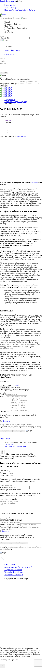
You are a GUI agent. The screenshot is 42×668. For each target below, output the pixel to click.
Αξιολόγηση (21, 136)
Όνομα (3, 471)
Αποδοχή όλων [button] (13, 660)
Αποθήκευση (9, 120)
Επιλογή (16, 385)
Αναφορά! (4, 86)
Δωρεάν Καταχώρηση (8, 1)
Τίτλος (3, 396)
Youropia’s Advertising (13, 574)
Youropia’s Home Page (13, 572)
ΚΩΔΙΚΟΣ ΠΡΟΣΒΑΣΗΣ (10, 524)
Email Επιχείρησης (20, 478)
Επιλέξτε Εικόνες (6, 385)
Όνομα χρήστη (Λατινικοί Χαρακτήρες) (14, 390)
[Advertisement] (21, 158)
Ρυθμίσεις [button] (3, 660)
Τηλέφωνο (4, 487)
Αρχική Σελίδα (9, 100)
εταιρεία (34, 182)
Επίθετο (3, 473)
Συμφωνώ (6, 421)
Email (2, 394)
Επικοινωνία (9, 5)
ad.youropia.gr (10, 7)
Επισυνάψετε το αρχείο (8, 499)
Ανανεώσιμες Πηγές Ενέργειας (15, 102)
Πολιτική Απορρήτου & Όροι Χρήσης (19, 10)
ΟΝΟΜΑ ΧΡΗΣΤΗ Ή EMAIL (11, 520)
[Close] (1, 77)
